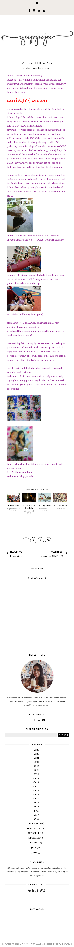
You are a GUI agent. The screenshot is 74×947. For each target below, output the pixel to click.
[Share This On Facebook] (26, 540)
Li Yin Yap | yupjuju (29, 944)
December (33, 823)
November (34, 828)
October (34, 833)
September (34, 838)
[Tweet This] (33, 540)
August (34, 843)
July (34, 847)
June (34, 852)
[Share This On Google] (48, 540)
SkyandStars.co (64, 944)
